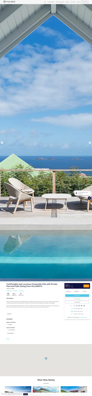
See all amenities (10, 333)
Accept (25, 394)
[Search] (45, 2)
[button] (2, 142)
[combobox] (85, 292)
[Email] (74, 305)
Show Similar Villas (77, 302)
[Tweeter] (81, 305)
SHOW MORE (46, 383)
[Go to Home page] (9, 2)
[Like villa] (29, 388)
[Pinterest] (84, 305)
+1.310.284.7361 (83, 317)
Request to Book (77, 295)
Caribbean (9, 290)
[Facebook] (76, 305)
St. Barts (15, 290)
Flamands (21, 290)
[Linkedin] (79, 305)
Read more (9, 313)
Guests (84, 290)
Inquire (86, 286)
